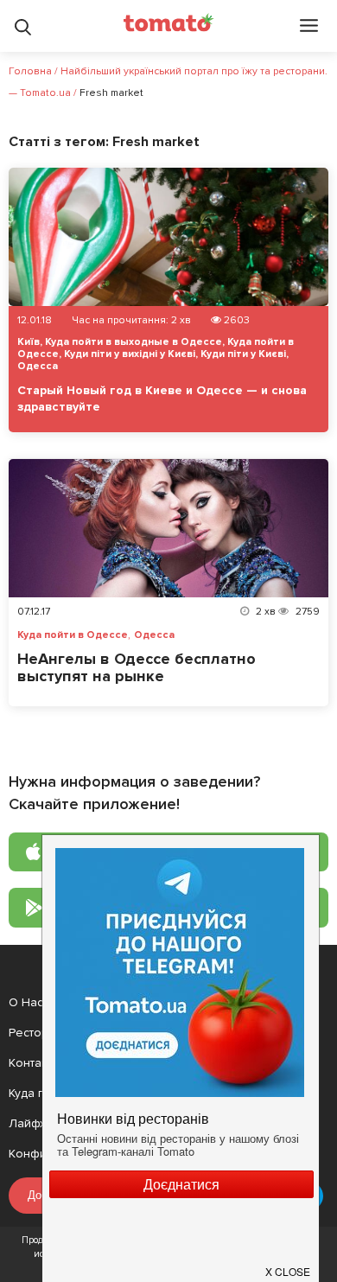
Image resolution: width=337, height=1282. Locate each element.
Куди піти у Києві (243, 354)
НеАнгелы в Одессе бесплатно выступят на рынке (136, 667)
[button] (288, 1264)
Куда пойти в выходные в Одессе (133, 341)
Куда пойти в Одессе (72, 635)
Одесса (37, 366)
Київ (28, 341)
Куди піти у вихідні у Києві (129, 354)
